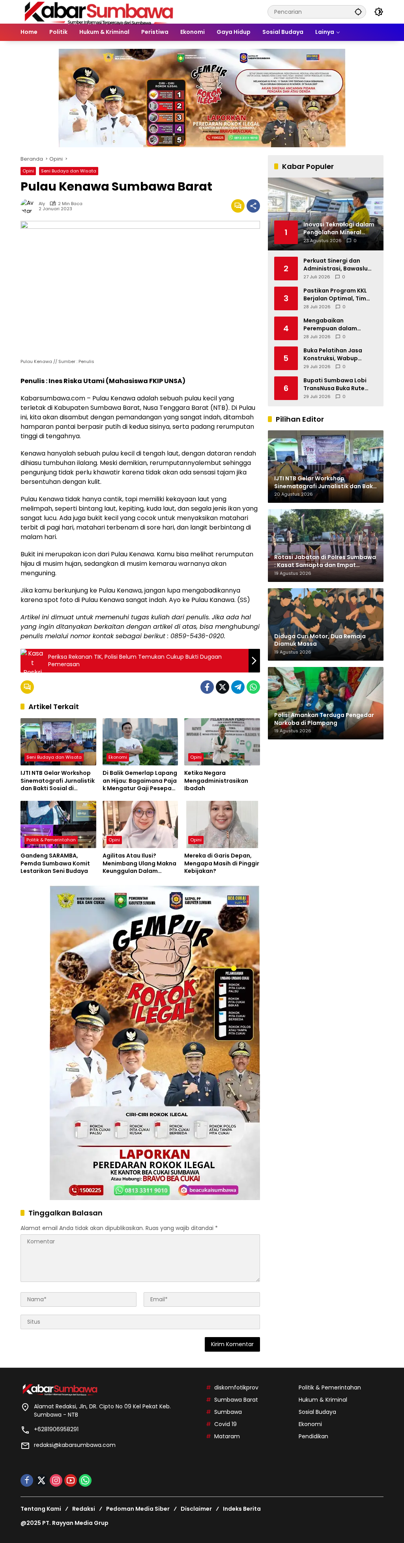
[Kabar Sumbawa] (99, 11)
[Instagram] (56, 1480)
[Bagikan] (253, 206)
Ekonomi (117, 757)
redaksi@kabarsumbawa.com (75, 1445)
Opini (28, 171)
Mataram (227, 1436)
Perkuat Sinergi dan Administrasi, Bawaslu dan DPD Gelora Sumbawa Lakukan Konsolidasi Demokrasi (336, 264)
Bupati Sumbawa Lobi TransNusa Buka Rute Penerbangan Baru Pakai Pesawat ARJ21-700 (339, 384)
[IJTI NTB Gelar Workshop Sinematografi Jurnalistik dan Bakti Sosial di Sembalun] (58, 741)
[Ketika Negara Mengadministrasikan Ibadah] (222, 741)
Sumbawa (228, 1412)
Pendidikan (313, 1436)
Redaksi (83, 1509)
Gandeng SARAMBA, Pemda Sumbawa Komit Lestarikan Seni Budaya (55, 863)
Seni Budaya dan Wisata (68, 171)
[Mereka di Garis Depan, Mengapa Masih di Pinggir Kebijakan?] (222, 824)
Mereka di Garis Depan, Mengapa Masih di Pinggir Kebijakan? (221, 863)
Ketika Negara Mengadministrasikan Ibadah (216, 780)
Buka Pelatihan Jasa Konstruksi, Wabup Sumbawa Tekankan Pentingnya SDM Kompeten (332, 354)
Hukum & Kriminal (323, 1400)
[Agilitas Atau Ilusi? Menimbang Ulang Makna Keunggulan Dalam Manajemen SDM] (140, 824)
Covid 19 (225, 1424)
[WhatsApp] (253, 687)
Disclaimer (196, 1509)
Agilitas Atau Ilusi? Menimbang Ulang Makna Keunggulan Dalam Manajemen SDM (139, 863)
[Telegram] (238, 687)
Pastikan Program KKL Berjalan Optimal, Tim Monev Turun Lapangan (337, 294)
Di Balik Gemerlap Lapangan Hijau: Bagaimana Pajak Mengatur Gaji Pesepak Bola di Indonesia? (140, 781)
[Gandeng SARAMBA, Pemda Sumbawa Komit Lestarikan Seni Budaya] (58, 824)
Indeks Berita (242, 1509)
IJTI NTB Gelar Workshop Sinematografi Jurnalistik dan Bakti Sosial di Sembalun (58, 781)
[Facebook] (207, 687)
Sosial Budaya (317, 1412)
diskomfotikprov (236, 1387)
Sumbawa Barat (236, 1400)
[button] (358, 11)
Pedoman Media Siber (138, 1509)
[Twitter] (222, 687)
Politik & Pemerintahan (51, 840)
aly (42, 204)
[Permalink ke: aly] (30, 206)
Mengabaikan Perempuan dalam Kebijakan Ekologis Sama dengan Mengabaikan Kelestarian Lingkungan (339, 324)
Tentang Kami (41, 1509)
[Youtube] (70, 1480)
